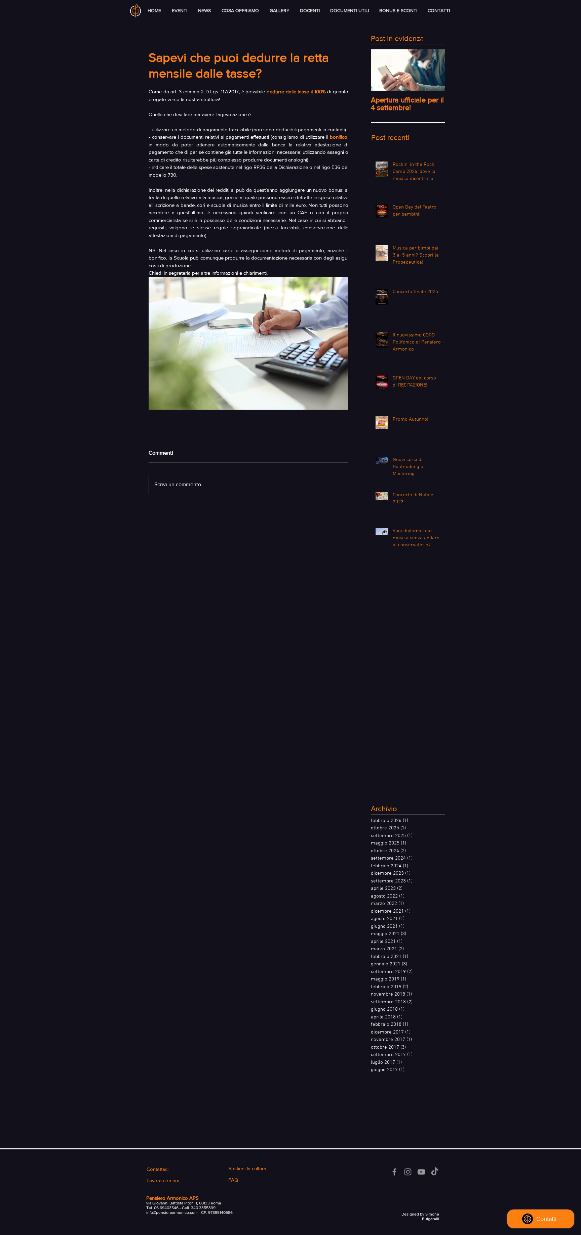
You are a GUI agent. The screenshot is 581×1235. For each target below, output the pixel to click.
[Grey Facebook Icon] (394, 1172)
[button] (240, 10)
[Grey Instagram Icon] (408, 1172)
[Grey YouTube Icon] (421, 1172)
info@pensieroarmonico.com (172, 1212)
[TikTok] (434, 1172)
